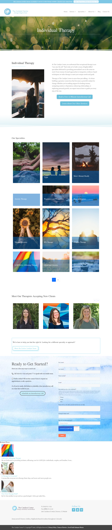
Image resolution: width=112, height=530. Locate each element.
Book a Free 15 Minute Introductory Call (75, 97)
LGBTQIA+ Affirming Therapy (26, 265)
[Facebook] (73, 510)
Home (65, 11)
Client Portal (69, 1)
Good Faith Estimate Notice (76, 527)
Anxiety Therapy (21, 199)
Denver (22, 519)
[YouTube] (77, 510)
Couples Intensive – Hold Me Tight (55, 176)
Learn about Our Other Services (74, 103)
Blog (99, 11)
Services (72, 11)
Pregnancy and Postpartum (54, 199)
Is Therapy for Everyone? (9, 476)
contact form (35, 379)
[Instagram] (81, 510)
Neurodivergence (80, 199)
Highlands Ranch (36, 519)
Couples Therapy (80, 242)
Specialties (81, 11)
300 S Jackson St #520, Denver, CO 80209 (25, 1)
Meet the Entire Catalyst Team (25, 348)
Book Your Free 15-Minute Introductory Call (86, 1)
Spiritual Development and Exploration (83, 265)
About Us (91, 11)
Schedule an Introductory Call (33, 393)
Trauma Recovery (21, 242)
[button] (94, 300)
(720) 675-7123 (47, 506)
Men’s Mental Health (81, 176)
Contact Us (106, 11)
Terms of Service (62, 527)
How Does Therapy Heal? (9, 494)
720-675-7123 (61, 1)
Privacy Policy (52, 527)
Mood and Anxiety (51, 265)
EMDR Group (20, 176)
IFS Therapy (48, 242)
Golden (28, 519)
